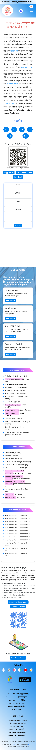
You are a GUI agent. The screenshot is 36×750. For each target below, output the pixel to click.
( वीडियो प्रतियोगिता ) (14, 414)
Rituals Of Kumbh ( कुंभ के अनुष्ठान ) (16, 387)
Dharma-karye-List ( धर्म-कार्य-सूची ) (16, 468)
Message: (17, 209)
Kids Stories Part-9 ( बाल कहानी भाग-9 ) (17, 540)
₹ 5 (22, 129)
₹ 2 (14, 129)
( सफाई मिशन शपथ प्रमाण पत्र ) (18, 483)
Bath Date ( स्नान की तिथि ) (17, 700)
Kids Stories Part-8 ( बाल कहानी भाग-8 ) (17, 537)
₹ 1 (6, 129)
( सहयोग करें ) (13, 494)
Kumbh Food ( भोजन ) (17, 726)
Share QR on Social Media (18, 602)
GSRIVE (14, 744)
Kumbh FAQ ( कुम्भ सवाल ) (17, 703)
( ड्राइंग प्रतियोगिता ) (15, 406)
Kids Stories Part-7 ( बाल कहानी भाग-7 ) (17, 534)
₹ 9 (10, 136)
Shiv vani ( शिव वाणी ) (12, 456)
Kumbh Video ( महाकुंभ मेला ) (17, 706)
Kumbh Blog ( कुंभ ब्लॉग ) (13, 402)
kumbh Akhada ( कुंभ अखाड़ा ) (15, 390)
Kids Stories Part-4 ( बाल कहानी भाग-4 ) (17, 525)
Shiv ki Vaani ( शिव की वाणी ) (14, 459)
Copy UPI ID (8, 173)
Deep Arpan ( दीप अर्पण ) (13, 453)
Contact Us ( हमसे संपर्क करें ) (14, 419)
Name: (18, 185)
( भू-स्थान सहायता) (17, 380)
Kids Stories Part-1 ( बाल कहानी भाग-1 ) (17, 516)
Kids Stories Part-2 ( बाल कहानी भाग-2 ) (17, 519)
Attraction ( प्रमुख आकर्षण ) (17, 732)
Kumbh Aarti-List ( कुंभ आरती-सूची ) (16, 465)
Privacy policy (17, 709)
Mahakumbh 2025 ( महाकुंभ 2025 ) (16, 376)
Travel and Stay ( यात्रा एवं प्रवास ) (17, 697)
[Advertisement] (18, 248)
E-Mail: (18, 201)
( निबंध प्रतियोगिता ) (18, 410)
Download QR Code (24, 173)
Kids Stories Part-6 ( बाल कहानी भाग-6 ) (17, 531)
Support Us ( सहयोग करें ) (17, 729)
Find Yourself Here (18, 658)
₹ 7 (30, 129)
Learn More (10, 300)
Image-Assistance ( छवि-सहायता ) (16, 384)
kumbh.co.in (26, 67)
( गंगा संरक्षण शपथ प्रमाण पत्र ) (18, 472)
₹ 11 (25, 136)
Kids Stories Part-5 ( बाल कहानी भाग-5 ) (17, 528)
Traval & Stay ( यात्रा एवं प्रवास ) (15, 393)
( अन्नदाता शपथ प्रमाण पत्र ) (17, 477)
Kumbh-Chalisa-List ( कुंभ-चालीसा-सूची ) (18, 462)
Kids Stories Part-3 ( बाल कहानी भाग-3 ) (17, 522)
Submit (18, 225)
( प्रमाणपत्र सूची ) (15, 497)
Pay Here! (18, 177)
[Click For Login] (21, 11)
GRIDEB (31, 744)
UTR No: (18, 193)
